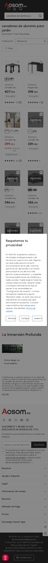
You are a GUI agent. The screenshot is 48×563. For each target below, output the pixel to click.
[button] (5, 558)
